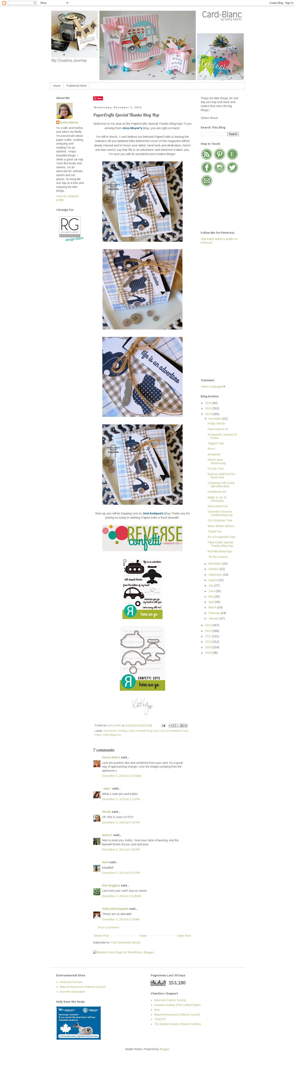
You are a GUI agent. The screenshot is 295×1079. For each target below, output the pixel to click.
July (211, 585)
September (216, 574)
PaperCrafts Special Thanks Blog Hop (220, 544)
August (213, 580)
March (213, 607)
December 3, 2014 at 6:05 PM (121, 849)
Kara (105, 862)
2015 (208, 408)
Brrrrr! (211, 448)
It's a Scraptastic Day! (222, 536)
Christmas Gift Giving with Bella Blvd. (221, 484)
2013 (208, 625)
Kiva (157, 1009)
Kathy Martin (69, 122)
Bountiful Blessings (220, 551)
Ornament (214, 454)
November (215, 563)
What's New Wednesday (217, 461)
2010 (208, 641)
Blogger (164, 1049)
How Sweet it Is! (218, 429)
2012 (208, 630)
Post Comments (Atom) (125, 942)
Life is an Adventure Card (173, 730)
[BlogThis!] (174, 726)
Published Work (77, 85)
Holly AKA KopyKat (115, 908)
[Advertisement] (217, 311)
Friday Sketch (216, 423)
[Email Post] (163, 725)
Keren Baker (111, 757)
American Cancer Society (170, 1000)
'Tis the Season (218, 556)
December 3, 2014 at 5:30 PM (121, 822)
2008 (208, 652)
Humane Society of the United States (177, 1005)
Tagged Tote (216, 443)
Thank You (215, 531)
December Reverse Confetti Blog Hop (220, 513)
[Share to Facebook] (182, 726)
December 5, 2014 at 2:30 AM (120, 919)
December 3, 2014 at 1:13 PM (121, 799)
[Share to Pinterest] (186, 726)
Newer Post (101, 935)
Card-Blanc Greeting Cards (119, 730)
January (214, 618)
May (212, 596)
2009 (208, 647)
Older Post (184, 935)
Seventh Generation (72, 991)
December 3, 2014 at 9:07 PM (121, 872)
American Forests (71, 982)
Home (57, 85)
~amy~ (106, 788)
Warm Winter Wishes (221, 526)
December (215, 418)
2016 (208, 403)
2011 (208, 636)
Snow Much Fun (218, 506)
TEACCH (160, 1019)
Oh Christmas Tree (220, 520)
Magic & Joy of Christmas (217, 499)
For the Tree (216, 468)
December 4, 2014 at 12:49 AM (121, 896)
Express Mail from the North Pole (221, 475)
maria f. (107, 835)
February (215, 613)
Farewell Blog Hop (147, 730)
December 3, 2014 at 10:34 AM (121, 775)
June (212, 591)
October (214, 569)
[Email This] (171, 726)
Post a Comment (108, 927)
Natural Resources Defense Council (83, 986)
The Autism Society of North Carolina (177, 1024)
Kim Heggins (111, 885)
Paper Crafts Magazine (108, 734)
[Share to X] (178, 726)
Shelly (106, 811)
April (212, 602)
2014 (208, 414)
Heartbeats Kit (217, 491)
